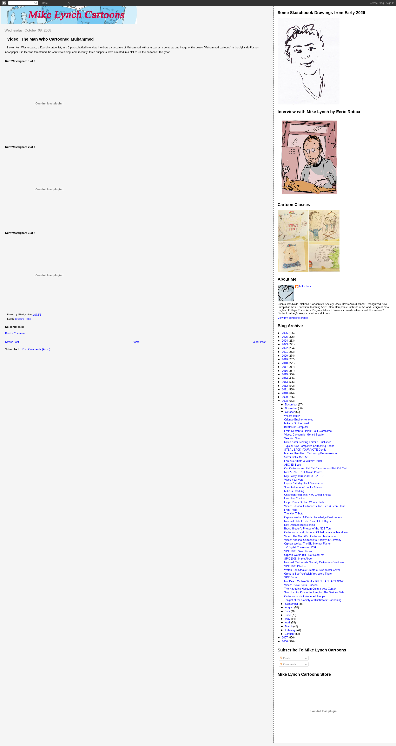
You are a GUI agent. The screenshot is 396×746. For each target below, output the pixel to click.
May (288, 618)
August (289, 607)
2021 (285, 351)
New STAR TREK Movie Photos (303, 472)
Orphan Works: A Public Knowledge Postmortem (313, 517)
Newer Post (12, 341)
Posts (286, 658)
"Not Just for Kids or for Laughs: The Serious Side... (315, 592)
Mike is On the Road (296, 423)
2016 (285, 370)
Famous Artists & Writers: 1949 (303, 461)
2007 (285, 637)
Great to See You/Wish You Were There (308, 573)
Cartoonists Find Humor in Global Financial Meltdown (316, 532)
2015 (285, 374)
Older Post (259, 341)
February (290, 630)
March (289, 626)
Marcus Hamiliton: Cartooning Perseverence (310, 453)
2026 (285, 333)
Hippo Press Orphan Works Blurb (304, 502)
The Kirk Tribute (293, 513)
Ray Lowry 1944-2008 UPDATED (303, 476)
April (288, 622)
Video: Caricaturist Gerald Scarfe (304, 434)
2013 (285, 381)
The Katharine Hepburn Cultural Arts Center (310, 588)
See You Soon (292, 438)
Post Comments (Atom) (36, 349)
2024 (285, 340)
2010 (285, 393)
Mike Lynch (306, 286)
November (291, 408)
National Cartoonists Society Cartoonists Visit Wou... (316, 562)
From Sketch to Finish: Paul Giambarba (308, 430)
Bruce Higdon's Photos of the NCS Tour (307, 528)
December (291, 404)
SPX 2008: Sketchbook (298, 551)
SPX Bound (291, 577)
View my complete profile (293, 317)
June (288, 615)
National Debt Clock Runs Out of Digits (307, 521)
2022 (285, 348)
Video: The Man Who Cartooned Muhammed (50, 39)
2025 (285, 336)
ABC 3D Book (292, 464)
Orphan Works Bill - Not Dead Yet (304, 554)
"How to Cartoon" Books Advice (303, 487)
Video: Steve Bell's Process (301, 585)
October (290, 411)
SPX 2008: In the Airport (298, 558)
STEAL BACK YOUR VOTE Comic (305, 449)
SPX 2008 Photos (295, 566)
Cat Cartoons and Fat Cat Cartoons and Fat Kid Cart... (316, 468)
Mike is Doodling (294, 491)
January (290, 633)
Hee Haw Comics (294, 498)
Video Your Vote (293, 479)
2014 (285, 378)
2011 (285, 389)
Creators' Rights (23, 319)
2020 (285, 355)
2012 (285, 385)
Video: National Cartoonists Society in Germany (312, 539)
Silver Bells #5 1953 (296, 457)
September (292, 603)
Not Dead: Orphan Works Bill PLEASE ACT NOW (313, 581)
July (288, 611)
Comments (289, 664)
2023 (285, 344)
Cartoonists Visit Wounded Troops (304, 596)
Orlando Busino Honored (298, 419)
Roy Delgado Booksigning (299, 524)
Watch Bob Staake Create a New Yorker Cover (312, 570)
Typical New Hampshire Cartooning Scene (309, 445)
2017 (285, 366)
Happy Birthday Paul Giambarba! (303, 483)
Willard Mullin (292, 415)
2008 (285, 400)
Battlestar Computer (296, 427)
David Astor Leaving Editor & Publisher (307, 442)
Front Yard (290, 509)
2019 (285, 359)
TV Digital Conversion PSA (300, 547)
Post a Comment (15, 333)
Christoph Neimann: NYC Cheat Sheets (307, 494)
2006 (285, 641)
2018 (285, 363)
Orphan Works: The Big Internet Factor (307, 543)
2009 (285, 396)
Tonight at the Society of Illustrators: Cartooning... (314, 600)
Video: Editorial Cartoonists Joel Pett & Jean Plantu (315, 506)
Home (135, 341)
